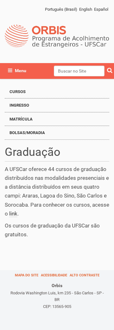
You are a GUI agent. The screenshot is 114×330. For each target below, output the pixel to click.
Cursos (18, 91)
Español (101, 9)
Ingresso (19, 105)
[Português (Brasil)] (57, 36)
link (13, 213)
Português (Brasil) (61, 9)
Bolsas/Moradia (27, 132)
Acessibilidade (54, 275)
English (85, 9)
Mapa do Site (26, 275)
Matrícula (21, 119)
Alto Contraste (84, 275)
